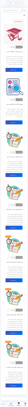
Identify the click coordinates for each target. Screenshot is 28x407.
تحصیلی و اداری (12, 99)
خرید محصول (13, 69)
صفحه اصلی (23, 10)
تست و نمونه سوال (11, 152)
